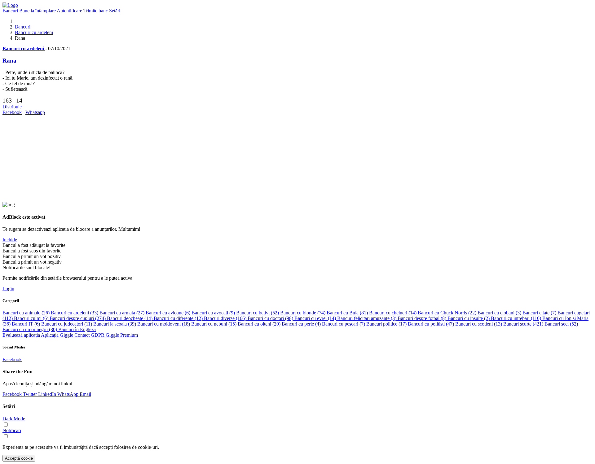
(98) (271, 318)
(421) (523, 323)
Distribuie (12, 106)
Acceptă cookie (19, 458)
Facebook (12, 112)
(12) (179, 318)
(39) (115, 323)
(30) (30, 329)
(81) (348, 312)
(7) (540, 312)
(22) (448, 312)
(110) (516, 318)
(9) (214, 312)
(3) (500, 312)
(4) (302, 323)
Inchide (9, 239)
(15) (214, 323)
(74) (303, 312)
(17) (387, 323)
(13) (479, 323)
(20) (260, 323)
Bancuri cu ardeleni (34, 32)
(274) (78, 318)
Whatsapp (35, 112)
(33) (75, 312)
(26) (26, 312)
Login (8, 288)
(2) (469, 318)
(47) (431, 323)
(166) (226, 318)
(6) (169, 312)
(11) (67, 323)
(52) (258, 312)
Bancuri (22, 26)
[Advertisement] (188, 158)
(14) (393, 312)
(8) (422, 318)
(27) (122, 312)
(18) (164, 323)
